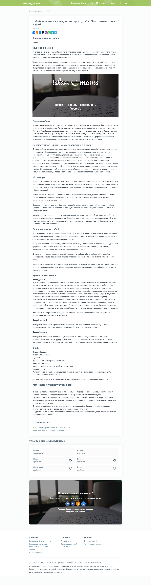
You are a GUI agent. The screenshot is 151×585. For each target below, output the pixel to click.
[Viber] (46, 32)
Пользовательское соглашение (88, 563)
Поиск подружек (36, 553)
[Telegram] (55, 32)
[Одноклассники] (37, 32)
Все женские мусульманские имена (49, 430)
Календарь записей (69, 544)
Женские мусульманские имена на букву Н (52, 428)
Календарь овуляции (38, 544)
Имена (40, 11)
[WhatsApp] (49, 32)
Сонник (32, 550)
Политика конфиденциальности (60, 563)
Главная (32, 11)
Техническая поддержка (94, 544)
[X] (43, 32)
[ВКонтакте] (33, 32)
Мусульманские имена (105, 3)
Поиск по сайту (38, 563)
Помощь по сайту (91, 541)
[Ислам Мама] (32, 3)
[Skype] (52, 32)
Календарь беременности (82, 3)
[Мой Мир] (40, 32)
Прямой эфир (66, 541)
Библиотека (65, 547)
